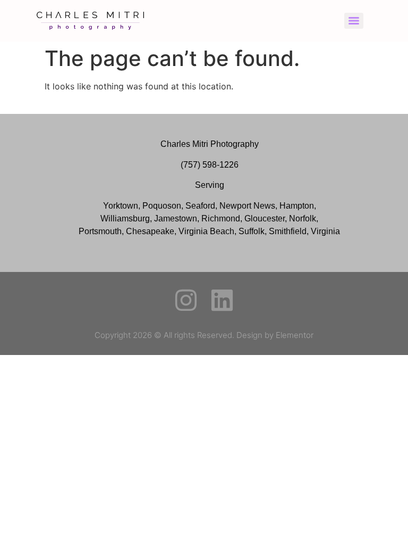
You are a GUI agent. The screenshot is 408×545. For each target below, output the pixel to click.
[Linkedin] (222, 300)
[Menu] (353, 21)
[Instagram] (186, 300)
